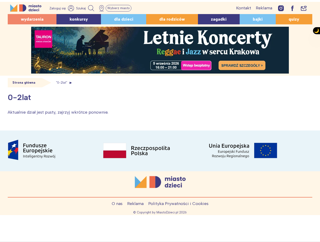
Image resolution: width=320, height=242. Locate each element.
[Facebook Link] (292, 8)
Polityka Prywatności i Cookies (178, 203)
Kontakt (243, 8)
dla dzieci (123, 19)
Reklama (264, 8)
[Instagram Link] (281, 8)
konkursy (79, 19)
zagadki (219, 19)
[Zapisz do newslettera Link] (304, 8)
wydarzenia (32, 19)
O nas (117, 203)
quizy (294, 19)
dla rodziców (172, 19)
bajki (258, 19)
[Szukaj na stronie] (85, 8)
